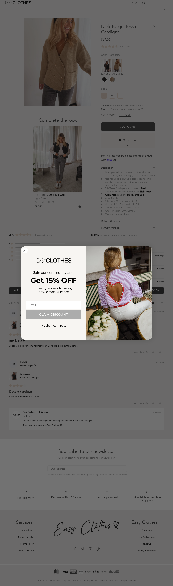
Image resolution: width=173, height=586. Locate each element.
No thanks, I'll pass (53, 325)
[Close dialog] (25, 250)
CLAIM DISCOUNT (53, 314)
